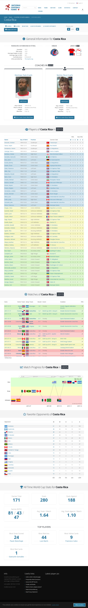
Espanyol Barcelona (55, 165)
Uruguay (10, 462)
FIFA (82, 302)
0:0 (39, 338)
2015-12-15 (7, 306)
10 (53, 474)
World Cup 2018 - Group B (50, 311)
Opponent (7, 422)
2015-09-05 (7, 331)
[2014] (68, 29)
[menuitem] (51, 376)
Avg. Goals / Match (44, 511)
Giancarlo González (16, 556)
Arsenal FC (53, 253)
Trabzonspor (53, 142)
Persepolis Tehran (55, 180)
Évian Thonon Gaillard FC (57, 216)
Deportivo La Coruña (56, 208)
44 (53, 441)
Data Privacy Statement (31, 592)
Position (33, 139)
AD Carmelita (53, 236)
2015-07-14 (7, 338)
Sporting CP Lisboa (55, 251)
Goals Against (71, 496)
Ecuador (10, 471)
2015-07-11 (7, 341)
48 (53, 429)
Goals (44, 496)
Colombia (10, 465)
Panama (10, 432)
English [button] (80, 3)
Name (6, 139)
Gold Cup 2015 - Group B (49, 338)
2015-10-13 (7, 318)
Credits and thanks (30, 584)
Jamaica (10, 444)
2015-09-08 (7, 326)
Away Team (29, 302)
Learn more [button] (55, 605)
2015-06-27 (7, 347)
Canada (10, 447)
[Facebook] (82, 9)
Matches (25, 26)
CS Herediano (54, 177)
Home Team (21, 302)
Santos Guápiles (54, 151)
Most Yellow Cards (71, 533)
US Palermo (53, 157)
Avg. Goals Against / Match (71, 511)
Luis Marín (44, 541)
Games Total (16, 496)
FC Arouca (53, 245)
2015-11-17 (7, 311)
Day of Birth (24, 139)
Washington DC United (56, 265)
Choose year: (69, 26)
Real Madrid (53, 145)
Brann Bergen (54, 194)
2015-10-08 (7, 321)
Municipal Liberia (54, 205)
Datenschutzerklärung (31, 589)
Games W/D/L (16, 509)
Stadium (62, 302)
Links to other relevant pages (33, 577)
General (9, 26)
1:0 (39, 306)
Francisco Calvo (71, 541)
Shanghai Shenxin (55, 239)
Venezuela (11, 468)
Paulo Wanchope (16, 541)
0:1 (39, 318)
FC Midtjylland (54, 259)
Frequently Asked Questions (33, 579)
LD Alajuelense (54, 148)
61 (53, 426)
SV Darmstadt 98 (54, 160)
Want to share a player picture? (34, 587)
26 (53, 447)
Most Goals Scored (16, 533)
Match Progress (36, 26)
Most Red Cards (16, 549)
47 (53, 435)
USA (9, 441)
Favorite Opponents (50, 26)
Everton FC (53, 222)
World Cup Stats (11, 29)
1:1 (39, 341)
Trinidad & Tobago (13, 450)
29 (53, 444)
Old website (71, 3)
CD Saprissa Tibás (55, 168)
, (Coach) (23, 75)
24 (53, 450)
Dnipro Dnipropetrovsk (56, 273)
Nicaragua (11, 456)
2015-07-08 (7, 344)
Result (40, 302)
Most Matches (44, 533)
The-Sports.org (29, 59)
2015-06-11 (7, 350)
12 (53, 468)
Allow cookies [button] (79, 605)
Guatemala (11, 429)
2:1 (39, 350)
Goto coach (24, 117)
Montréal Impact (54, 256)
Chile (9, 474)
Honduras (10, 426)
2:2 (39, 344)
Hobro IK (52, 282)
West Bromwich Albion (56, 154)
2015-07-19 (7, 334)
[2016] (77, 29)
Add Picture (23, 101)
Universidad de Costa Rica (57, 196)
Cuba (9, 453)
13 (53, 456)
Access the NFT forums (31, 582)
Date (5, 302)
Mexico (10, 438)
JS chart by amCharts (77, 403)
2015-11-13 (7, 314)
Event (44, 302)
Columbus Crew (54, 188)
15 (53, 453)
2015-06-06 (7, 353)
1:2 (39, 311)
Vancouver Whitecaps (56, 182)
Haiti (9, 459)
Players (17, 26)
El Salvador (11, 435)
